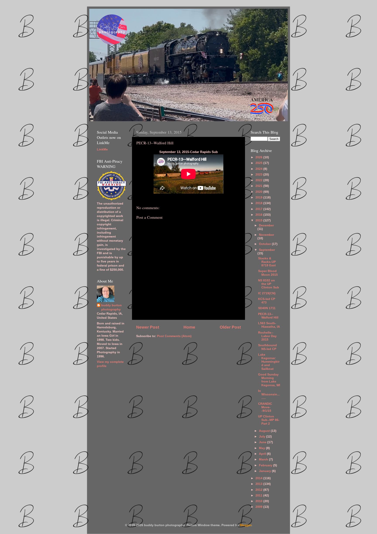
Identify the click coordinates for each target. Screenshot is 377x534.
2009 (259, 506)
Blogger (245, 525)
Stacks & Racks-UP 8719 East (267, 262)
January (265, 471)
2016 (259, 214)
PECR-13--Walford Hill (268, 315)
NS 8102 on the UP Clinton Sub (268, 284)
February (266, 465)
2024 (259, 169)
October (265, 244)
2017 (259, 209)
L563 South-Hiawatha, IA (269, 325)
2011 (259, 495)
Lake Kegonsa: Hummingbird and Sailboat (268, 361)
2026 (259, 157)
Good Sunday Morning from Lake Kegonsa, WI (269, 380)
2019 (259, 197)
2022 (259, 180)
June (263, 442)
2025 (259, 163)
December (266, 225)
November (266, 234)
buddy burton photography (111, 307)
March (264, 459)
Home (189, 327)
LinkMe (102, 149)
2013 (259, 484)
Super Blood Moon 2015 (268, 272)
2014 (259, 478)
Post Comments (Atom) (174, 336)
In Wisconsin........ (269, 394)
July (262, 436)
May (262, 448)
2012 (259, 489)
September (267, 249)
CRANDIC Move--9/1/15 (265, 407)
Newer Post (147, 327)
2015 (259, 220)
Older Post (230, 327)
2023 (259, 174)
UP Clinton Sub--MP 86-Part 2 (268, 420)
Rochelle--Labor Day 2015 (267, 336)
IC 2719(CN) (267, 293)
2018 (259, 203)
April (263, 453)
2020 (259, 191)
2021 (259, 186)
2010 (259, 501)
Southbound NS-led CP (267, 347)
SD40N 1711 (267, 308)
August (265, 430)
